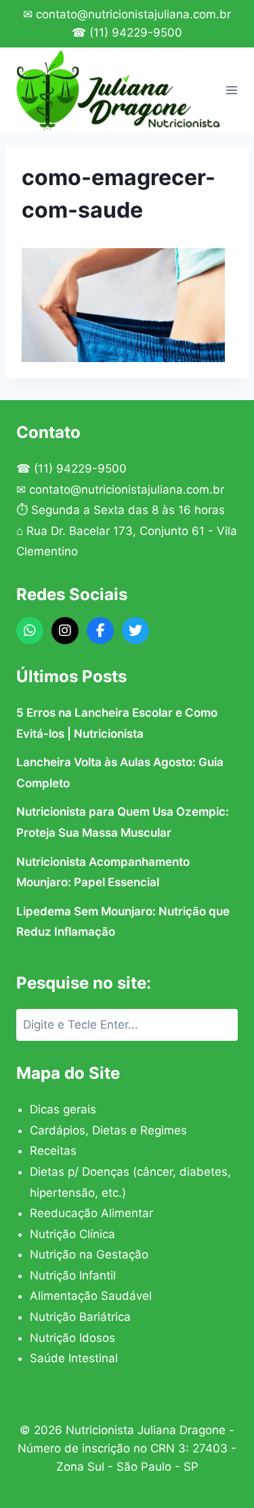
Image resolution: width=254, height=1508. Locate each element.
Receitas (53, 1150)
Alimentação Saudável (91, 1296)
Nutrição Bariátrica (80, 1317)
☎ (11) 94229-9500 (127, 32)
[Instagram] (65, 630)
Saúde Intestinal (74, 1358)
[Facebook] (100, 630)
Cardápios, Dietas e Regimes (108, 1130)
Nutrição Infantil (73, 1275)
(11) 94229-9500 (80, 468)
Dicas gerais (63, 1109)
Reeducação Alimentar (91, 1213)
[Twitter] (135, 630)
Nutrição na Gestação (89, 1254)
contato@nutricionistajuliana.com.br (126, 489)
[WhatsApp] (29, 630)
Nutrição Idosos (72, 1338)
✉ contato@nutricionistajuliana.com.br (127, 14)
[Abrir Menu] (232, 89)
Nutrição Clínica (72, 1234)
